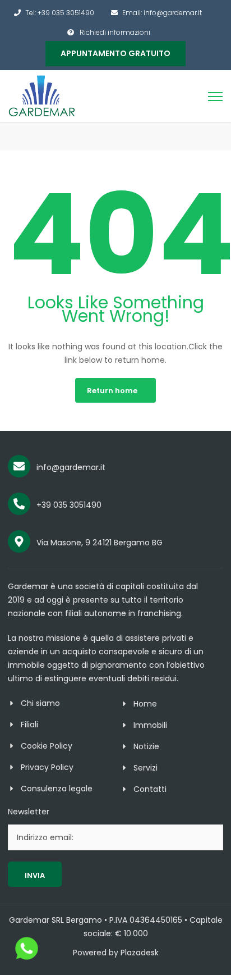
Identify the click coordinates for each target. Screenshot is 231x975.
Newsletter (28, 811)
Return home (112, 390)
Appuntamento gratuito (115, 53)
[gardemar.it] (42, 95)
